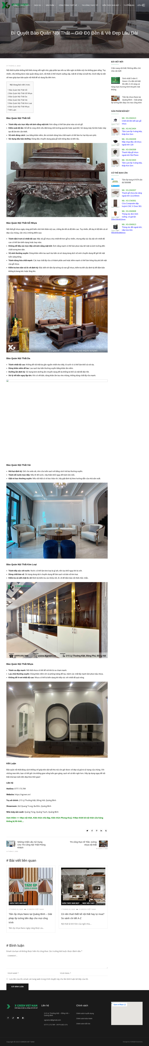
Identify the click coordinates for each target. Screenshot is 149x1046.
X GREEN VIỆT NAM (35, 909)
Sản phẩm (50, 5)
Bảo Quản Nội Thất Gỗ (17, 90)
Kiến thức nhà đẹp (110, 5)
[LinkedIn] (101, 830)
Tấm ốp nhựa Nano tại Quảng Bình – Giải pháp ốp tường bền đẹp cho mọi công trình (30, 918)
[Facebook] (92, 830)
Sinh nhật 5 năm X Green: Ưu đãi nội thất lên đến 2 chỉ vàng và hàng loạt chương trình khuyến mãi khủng (126, 84)
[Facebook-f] (8, 1018)
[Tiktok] (13, 1018)
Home (15, 5)
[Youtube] (18, 1018)
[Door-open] (23, 1018)
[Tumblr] (106, 830)
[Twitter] (87, 830)
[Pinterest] (96, 830)
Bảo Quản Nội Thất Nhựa (18, 106)
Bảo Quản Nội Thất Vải (17, 100)
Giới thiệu (25, 5)
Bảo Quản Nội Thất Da (17, 96)
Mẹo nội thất (89, 903)
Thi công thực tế (90, 5)
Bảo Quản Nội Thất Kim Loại (20, 103)
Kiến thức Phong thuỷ (61, 817)
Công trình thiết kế (68, 5)
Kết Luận (12, 110)
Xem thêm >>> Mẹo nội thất (19, 817)
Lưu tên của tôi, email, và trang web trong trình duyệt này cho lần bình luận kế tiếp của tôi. (48, 979)
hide (27, 85)
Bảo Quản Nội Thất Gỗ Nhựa (20, 93)
